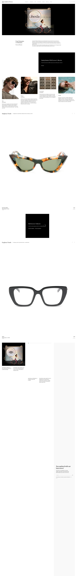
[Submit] (72, 475)
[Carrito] (74, 1)
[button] (74, 209)
